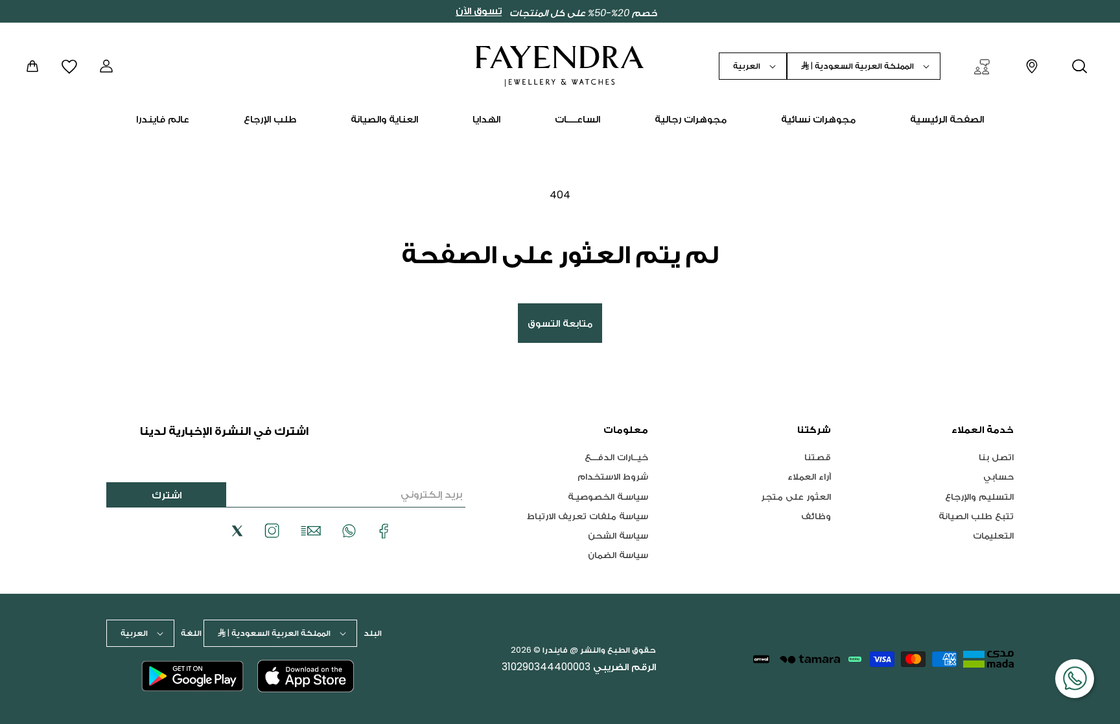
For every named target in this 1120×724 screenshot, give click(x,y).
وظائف (816, 515)
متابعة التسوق (560, 323)
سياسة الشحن (618, 535)
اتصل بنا (996, 457)
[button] (1080, 66)
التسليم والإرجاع (979, 496)
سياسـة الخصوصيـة (608, 496)
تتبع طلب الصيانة (976, 515)
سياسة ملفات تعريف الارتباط (587, 515)
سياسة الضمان (618, 554)
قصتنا (817, 457)
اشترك (166, 494)
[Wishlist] (69, 66)
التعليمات (993, 535)
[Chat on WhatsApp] (1074, 678)
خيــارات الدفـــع (616, 457)
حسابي (998, 476)
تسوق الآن (479, 11)
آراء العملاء (809, 476)
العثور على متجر (796, 496)
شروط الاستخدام (613, 476)
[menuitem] (947, 119)
